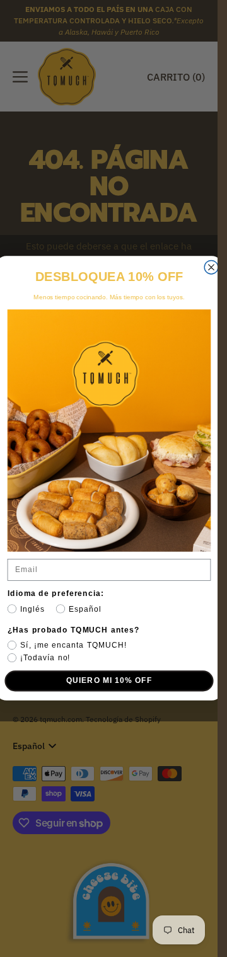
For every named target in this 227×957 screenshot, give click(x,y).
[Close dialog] (211, 268)
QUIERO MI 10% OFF (109, 681)
